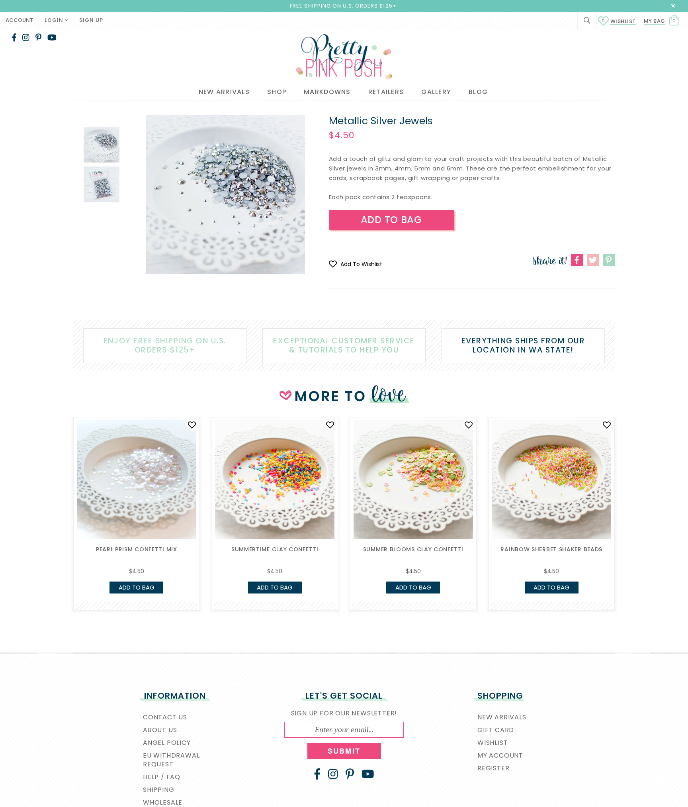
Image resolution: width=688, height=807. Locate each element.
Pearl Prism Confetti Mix (136, 549)
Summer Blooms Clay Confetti (413, 549)
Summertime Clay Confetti (275, 549)
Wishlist (619, 21)
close (673, 6)
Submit (344, 751)
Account (19, 20)
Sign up (91, 20)
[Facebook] (14, 37)
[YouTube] (52, 37)
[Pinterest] (38, 37)
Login (55, 20)
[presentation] (61, 486)
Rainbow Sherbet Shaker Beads (551, 549)
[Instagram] (25, 37)
